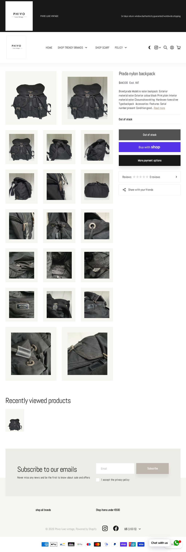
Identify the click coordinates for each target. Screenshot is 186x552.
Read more (159, 108)
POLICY (119, 47)
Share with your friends (140, 190)
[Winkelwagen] (179, 47)
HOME (49, 47)
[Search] (165, 47)
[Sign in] (172, 47)
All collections (87, 48)
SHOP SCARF (102, 47)
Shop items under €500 (108, 510)
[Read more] (157, 47)
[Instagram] (105, 528)
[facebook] (116, 528)
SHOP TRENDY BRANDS (70, 47)
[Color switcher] (149, 47)
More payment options (149, 160)
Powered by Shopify (86, 529)
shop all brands (43, 510)
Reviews (141, 177)
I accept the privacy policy (115, 480)
